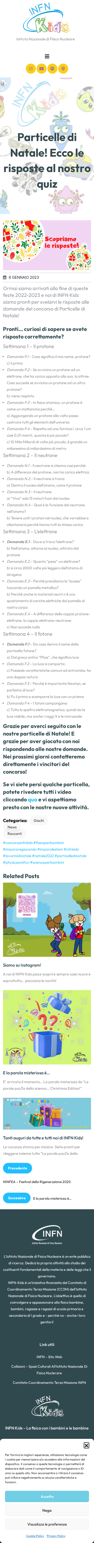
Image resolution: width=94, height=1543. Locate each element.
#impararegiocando (20, 849)
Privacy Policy (56, 1536)
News (12, 827)
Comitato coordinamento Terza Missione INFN (49, 1382)
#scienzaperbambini (47, 862)
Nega (47, 1510)
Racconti (15, 833)
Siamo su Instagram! (22, 965)
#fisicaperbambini (48, 842)
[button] (86, 1445)
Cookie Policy (35, 1536)
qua (32, 799)
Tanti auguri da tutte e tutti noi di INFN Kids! (43, 1137)
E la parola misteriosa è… (26, 1072)
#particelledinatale (70, 855)
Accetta (47, 1496)
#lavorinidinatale (17, 855)
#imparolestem (50, 849)
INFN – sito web (49, 1357)
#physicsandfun (16, 862)
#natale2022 (43, 855)
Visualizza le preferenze (47, 1524)
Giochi (39, 820)
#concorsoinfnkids (18, 842)
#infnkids (71, 849)
